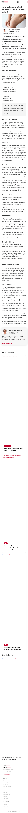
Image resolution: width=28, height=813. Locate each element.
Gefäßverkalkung (7, 786)
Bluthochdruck (6, 780)
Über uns (5, 792)
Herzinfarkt (5, 782)
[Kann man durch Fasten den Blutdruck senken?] (14, 356)
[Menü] (17, 2)
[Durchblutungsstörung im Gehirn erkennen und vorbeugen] (14, 658)
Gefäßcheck (5, 798)
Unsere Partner (6, 794)
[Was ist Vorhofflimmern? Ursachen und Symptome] (14, 555)
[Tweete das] (10, 347)
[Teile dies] (7, 347)
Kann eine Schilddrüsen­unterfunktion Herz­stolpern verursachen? (13, 548)
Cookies (5, 808)
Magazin (5, 796)
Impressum (5, 804)
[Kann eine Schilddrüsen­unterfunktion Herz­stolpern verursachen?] (14, 455)
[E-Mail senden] (3, 347)
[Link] (4, 2)
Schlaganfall (5, 784)
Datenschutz (5, 806)
